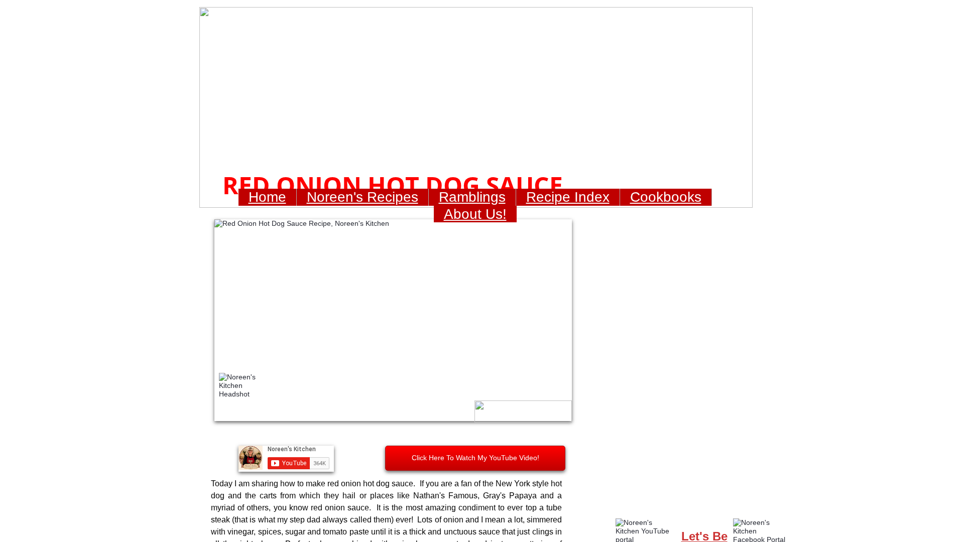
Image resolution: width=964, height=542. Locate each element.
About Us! (475, 214)
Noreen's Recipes (362, 197)
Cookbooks (665, 197)
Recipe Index (568, 197)
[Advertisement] (696, 361)
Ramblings (472, 197)
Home (267, 197)
